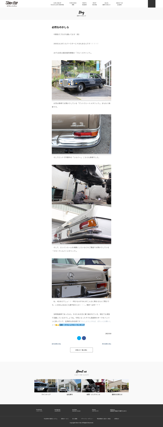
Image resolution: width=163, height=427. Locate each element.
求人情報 (74, 419)
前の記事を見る (56, 344)
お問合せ (116, 419)
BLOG (106, 3)
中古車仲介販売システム (50, 419)
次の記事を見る (106, 344)
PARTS (84, 3)
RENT (94, 3)
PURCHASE (73, 3)
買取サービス (64, 419)
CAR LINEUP (57, 3)
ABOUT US (119, 3)
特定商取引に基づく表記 (103, 419)
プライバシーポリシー (87, 419)
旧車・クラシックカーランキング (72, 325)
